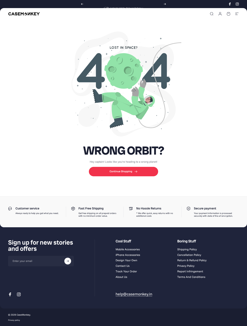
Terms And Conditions (191, 277)
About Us (121, 277)
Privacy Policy (185, 265)
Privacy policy (14, 320)
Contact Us (123, 265)
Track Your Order (126, 271)
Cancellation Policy (189, 255)
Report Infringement (190, 271)
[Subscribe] (67, 261)
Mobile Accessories (128, 249)
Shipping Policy (187, 249)
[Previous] (82, 4)
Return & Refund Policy (192, 260)
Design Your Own (126, 260)
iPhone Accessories (128, 255)
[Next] (165, 4)
